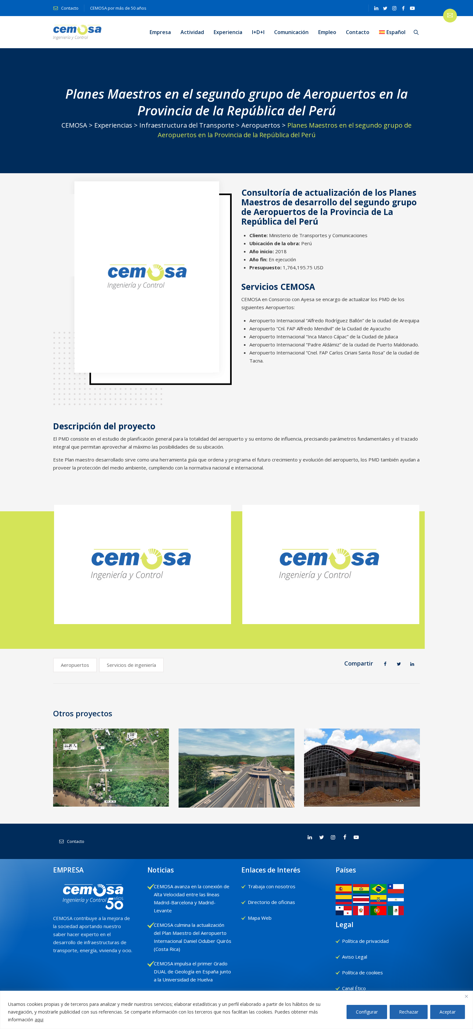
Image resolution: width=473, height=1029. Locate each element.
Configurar (367, 1012)
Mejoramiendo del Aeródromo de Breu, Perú (111, 794)
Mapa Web (260, 918)
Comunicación (291, 32)
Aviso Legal (354, 956)
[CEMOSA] (77, 32)
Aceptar (448, 1012)
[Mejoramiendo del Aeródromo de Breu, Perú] (111, 770)
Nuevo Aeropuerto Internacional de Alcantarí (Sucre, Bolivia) (362, 798)
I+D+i (258, 32)
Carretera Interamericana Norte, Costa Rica (237, 799)
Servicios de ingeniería (131, 665)
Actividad (192, 32)
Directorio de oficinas (271, 902)
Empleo (327, 32)
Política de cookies (362, 972)
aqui (39, 1019)
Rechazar (408, 1012)
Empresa (160, 32)
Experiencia (228, 32)
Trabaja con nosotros (271, 886)
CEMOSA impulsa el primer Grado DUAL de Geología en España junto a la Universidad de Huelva (192, 971)
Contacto (69, 8)
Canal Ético (354, 988)
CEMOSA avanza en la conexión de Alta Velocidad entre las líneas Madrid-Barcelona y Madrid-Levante (191, 898)
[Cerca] (466, 996)
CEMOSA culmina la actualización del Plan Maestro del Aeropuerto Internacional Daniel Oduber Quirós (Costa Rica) (192, 937)
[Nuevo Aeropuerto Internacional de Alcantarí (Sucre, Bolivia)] (362, 766)
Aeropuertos (75, 665)
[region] (236, 1010)
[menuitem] (392, 32)
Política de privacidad (365, 941)
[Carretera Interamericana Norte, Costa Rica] (236, 766)
